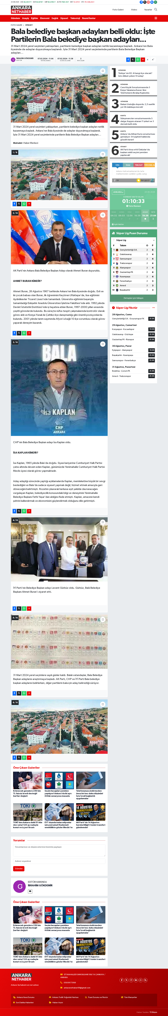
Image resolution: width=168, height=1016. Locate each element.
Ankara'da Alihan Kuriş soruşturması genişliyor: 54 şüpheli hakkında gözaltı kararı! (137, 137)
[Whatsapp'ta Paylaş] (138, 60)
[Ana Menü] (156, 18)
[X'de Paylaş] (133, 60)
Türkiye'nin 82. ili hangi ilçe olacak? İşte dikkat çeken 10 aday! (135, 74)
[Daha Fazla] (143, 60)
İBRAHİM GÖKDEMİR (40, 885)
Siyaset (64, 18)
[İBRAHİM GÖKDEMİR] (19, 886)
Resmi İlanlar (89, 18)
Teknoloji (75, 18)
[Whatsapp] (140, 980)
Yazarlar (148, 10)
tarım (41, 319)
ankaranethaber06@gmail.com (77, 988)
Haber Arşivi (57, 1003)
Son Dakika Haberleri (25, 1003)
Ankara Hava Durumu (25, 997)
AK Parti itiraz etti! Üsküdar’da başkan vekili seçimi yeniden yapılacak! (135, 152)
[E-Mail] (30, 891)
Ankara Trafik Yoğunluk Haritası (65, 997)
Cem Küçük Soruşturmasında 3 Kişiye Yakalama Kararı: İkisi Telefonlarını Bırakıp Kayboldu (135, 90)
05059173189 (70, 983)
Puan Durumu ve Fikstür (98, 997)
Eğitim (34, 18)
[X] (126, 980)
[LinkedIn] (136, 980)
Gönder (19, 869)
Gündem (15, 18)
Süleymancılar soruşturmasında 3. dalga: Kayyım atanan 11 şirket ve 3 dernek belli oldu (137, 121)
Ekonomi (44, 18)
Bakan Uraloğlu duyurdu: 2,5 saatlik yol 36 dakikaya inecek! (137, 105)
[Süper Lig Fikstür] (153, 308)
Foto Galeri (118, 10)
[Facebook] (122, 980)
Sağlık (55, 18)
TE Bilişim (153, 1012)
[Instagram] (131, 980)
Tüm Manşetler (130, 997)
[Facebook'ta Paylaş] (128, 60)
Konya (31, 315)
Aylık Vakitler (119, 224)
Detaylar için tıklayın (133, 298)
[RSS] (145, 980)
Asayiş (25, 18)
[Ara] (155, 10)
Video (134, 10)
